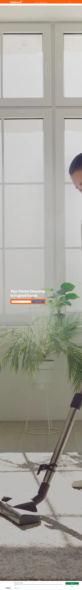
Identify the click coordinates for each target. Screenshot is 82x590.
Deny (72, 586)
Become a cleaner (43, 2)
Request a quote (38, 301)
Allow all (72, 583)
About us (37, 2)
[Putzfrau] (16, 2)
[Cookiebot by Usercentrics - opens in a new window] (8, 588)
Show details (16, 588)
